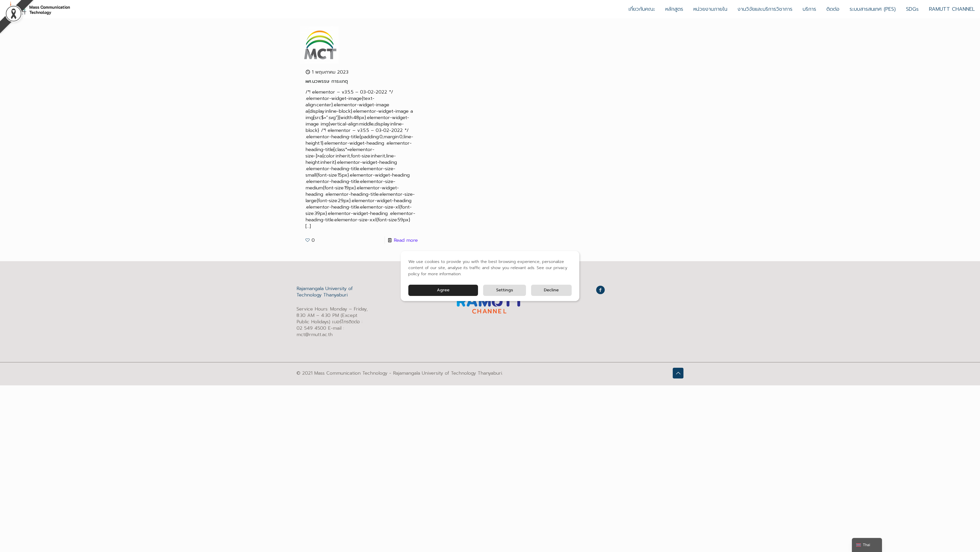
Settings (504, 290)
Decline (551, 290)
